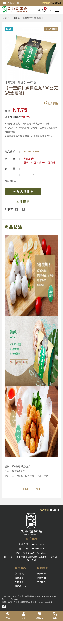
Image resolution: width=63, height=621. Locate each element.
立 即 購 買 (23, 201)
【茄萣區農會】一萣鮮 (21, 82)
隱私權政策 (20, 586)
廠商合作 (41, 573)
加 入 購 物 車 (25, 191)
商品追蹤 (51, 29)
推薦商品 (52, 103)
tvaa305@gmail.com (37, 553)
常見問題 (41, 582)
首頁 (4, 18)
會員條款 (19, 582)
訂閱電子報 (13, 3)
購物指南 (19, 578)
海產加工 (39, 18)
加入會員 (19, 573)
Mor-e (16, 599)
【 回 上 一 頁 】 (31, 489)
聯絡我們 (41, 578)
